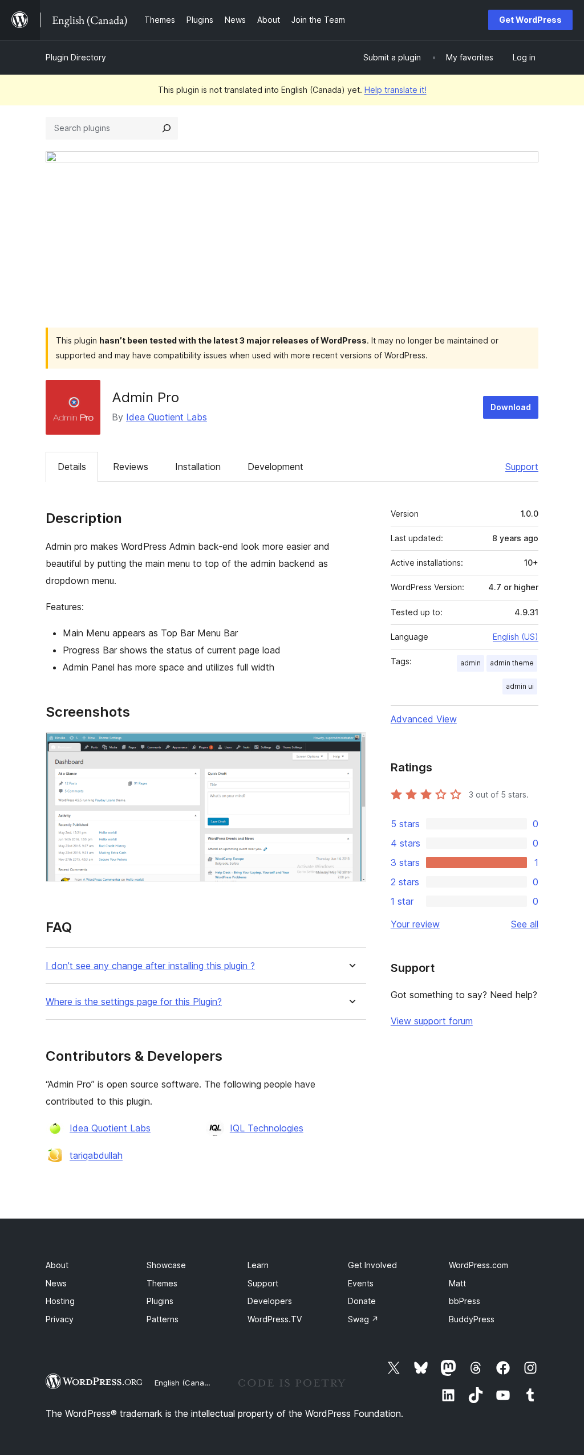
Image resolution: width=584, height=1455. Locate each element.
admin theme (512, 663)
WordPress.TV (275, 1319)
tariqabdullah (96, 1155)
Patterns (163, 1319)
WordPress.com (478, 1265)
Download (510, 407)
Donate (362, 1301)
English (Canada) (185, 1382)
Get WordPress (530, 19)
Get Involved (372, 1265)
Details (72, 466)
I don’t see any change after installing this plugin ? (150, 966)
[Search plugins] (166, 128)
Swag (363, 1319)
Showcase (166, 1265)
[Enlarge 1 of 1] (350, 747)
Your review (415, 924)
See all (524, 924)
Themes (162, 1283)
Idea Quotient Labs (166, 417)
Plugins (160, 1301)
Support (521, 466)
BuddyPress (471, 1319)
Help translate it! (395, 90)
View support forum (432, 1021)
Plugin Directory (76, 57)
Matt (457, 1283)
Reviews (130, 466)
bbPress (464, 1301)
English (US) (515, 636)
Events (361, 1283)
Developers (270, 1301)
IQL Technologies (266, 1128)
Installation (198, 466)
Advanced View (424, 719)
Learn (258, 1265)
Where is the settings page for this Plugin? (134, 1001)
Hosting (60, 1301)
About (57, 1265)
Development (275, 466)
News (56, 1283)
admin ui (520, 686)
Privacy (60, 1319)
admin (470, 663)
